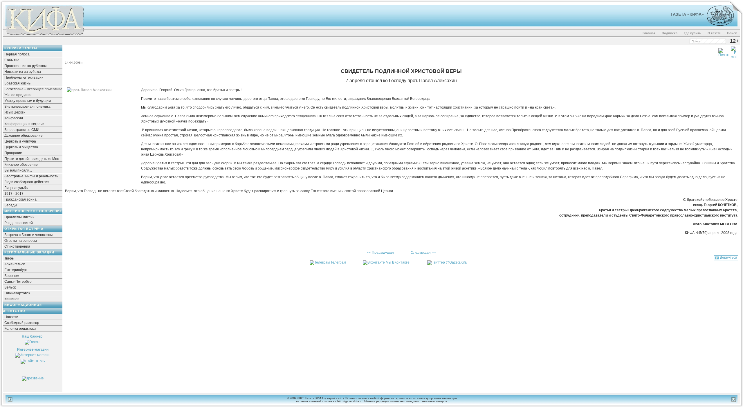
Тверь (9, 258)
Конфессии (13, 118)
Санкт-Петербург (18, 282)
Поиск (732, 33)
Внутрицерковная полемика (27, 107)
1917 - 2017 (14, 194)
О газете (714, 33)
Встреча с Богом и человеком (28, 235)
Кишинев (11, 299)
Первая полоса (17, 54)
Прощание (13, 153)
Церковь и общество (21, 147)
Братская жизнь (17, 83)
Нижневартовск (17, 293)
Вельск (10, 287)
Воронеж (11, 276)
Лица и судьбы (16, 188)
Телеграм (338, 262)
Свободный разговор (21, 323)
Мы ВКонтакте (398, 262)
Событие (11, 60)
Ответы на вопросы (20, 241)
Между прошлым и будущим (27, 101)
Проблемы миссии (19, 217)
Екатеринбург (15, 270)
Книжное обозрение (21, 165)
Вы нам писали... (18, 170)
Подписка (669, 33)
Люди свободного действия (26, 182)
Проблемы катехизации (24, 77)
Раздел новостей (18, 223)
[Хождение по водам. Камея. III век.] (718, 25)
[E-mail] (734, 51)
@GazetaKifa (456, 262)
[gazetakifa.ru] (45, 35)
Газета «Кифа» (687, 14)
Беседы (10, 205)
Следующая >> (423, 253)
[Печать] (724, 51)
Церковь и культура (20, 141)
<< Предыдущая (380, 253)
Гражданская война (20, 199)
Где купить (692, 33)
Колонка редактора (20, 329)
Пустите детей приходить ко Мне (31, 159)
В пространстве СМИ (21, 130)
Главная (649, 33)
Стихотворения (17, 246)
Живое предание (18, 95)
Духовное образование (23, 136)
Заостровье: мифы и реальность (31, 176)
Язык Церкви (15, 112)
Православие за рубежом (25, 66)
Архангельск (14, 264)
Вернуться (728, 257)
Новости (11, 317)
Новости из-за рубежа (22, 72)
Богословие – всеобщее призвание (33, 89)
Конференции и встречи (24, 124)
